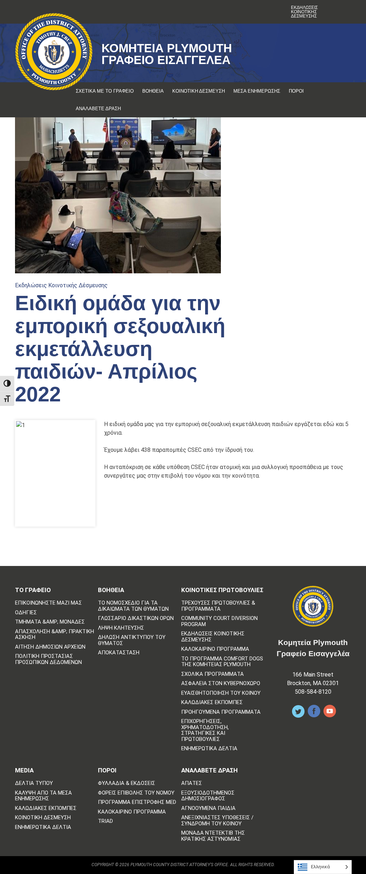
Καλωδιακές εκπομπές (212, 702)
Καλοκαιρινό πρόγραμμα (215, 649)
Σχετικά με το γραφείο (105, 91)
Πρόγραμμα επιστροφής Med (137, 802)
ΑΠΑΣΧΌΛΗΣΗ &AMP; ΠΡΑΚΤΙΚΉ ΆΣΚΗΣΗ (54, 634)
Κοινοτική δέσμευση (198, 91)
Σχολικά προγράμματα (212, 674)
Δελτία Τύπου (34, 783)
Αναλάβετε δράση (98, 108)
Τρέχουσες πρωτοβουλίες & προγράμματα (218, 606)
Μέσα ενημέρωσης (256, 91)
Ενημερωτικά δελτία (209, 749)
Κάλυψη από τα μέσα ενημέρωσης (43, 796)
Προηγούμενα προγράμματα (221, 712)
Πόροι (296, 91)
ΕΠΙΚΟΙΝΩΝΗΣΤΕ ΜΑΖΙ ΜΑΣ (48, 603)
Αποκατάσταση (118, 653)
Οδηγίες (26, 613)
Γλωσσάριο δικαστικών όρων (136, 618)
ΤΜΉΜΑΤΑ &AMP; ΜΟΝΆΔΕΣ (50, 622)
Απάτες (191, 783)
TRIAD (105, 821)
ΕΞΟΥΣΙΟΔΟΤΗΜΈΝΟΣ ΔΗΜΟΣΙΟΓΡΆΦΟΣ (207, 796)
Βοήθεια (153, 91)
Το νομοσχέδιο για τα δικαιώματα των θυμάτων (133, 606)
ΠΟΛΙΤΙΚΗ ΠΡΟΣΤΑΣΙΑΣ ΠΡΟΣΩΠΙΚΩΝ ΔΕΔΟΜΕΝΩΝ (48, 659)
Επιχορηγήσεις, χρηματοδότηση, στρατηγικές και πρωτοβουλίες (205, 730)
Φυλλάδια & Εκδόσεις (126, 783)
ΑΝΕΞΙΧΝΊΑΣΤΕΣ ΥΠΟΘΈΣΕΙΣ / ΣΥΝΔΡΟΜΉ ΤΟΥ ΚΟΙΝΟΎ (217, 820)
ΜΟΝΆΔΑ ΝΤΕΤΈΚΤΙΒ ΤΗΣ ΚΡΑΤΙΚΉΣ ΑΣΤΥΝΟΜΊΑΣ (213, 836)
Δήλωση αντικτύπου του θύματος (131, 640)
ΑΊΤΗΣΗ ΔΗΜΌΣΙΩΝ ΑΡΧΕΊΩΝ (50, 647)
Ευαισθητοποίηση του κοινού (221, 693)
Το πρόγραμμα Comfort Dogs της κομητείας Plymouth (222, 662)
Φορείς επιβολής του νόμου (136, 793)
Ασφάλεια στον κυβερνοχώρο (220, 683)
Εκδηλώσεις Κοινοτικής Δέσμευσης (304, 12)
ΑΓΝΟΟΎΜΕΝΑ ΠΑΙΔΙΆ (208, 808)
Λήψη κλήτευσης (121, 628)
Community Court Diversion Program (219, 621)
